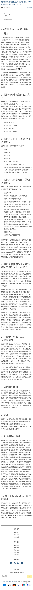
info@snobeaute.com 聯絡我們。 (13, 69)
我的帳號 (16, 545)
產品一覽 (7, 8)
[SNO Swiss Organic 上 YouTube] (22, 563)
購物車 (29, 8)
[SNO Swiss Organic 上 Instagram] (18, 563)
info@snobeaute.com (10, 227)
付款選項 (16, 550)
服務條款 (16, 535)
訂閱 (29, 576)
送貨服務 (16, 555)
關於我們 (16, 532)
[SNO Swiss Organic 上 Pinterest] (15, 563)
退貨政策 (16, 537)
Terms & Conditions (13, 581)
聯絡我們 (16, 548)
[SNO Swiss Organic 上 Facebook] (11, 563)
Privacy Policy (5, 581)
